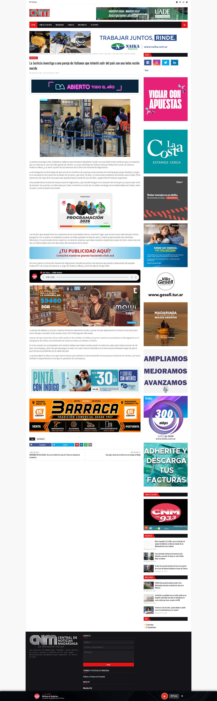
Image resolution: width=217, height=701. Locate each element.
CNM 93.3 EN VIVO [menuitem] (45, 24)
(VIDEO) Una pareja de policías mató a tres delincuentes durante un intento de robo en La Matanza (169, 585)
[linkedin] (174, 62)
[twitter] (186, 2)
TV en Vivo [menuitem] (94, 24)
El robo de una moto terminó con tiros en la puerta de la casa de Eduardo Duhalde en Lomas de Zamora (171, 567)
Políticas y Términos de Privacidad (94, 676)
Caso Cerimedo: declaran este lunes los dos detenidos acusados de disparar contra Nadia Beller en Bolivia (169, 556)
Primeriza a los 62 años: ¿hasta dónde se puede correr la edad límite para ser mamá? (170, 608)
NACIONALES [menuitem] (82, 24)
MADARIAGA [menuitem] (60, 24)
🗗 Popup (174, 696)
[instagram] (180, 2)
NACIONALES (40, 54)
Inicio (32, 54)
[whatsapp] (183, 2)
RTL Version (33, 2)
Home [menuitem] (33, 24)
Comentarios (151, 627)
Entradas (150, 624)
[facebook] (177, 2)
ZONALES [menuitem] (71, 24)
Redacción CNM (37, 73)
